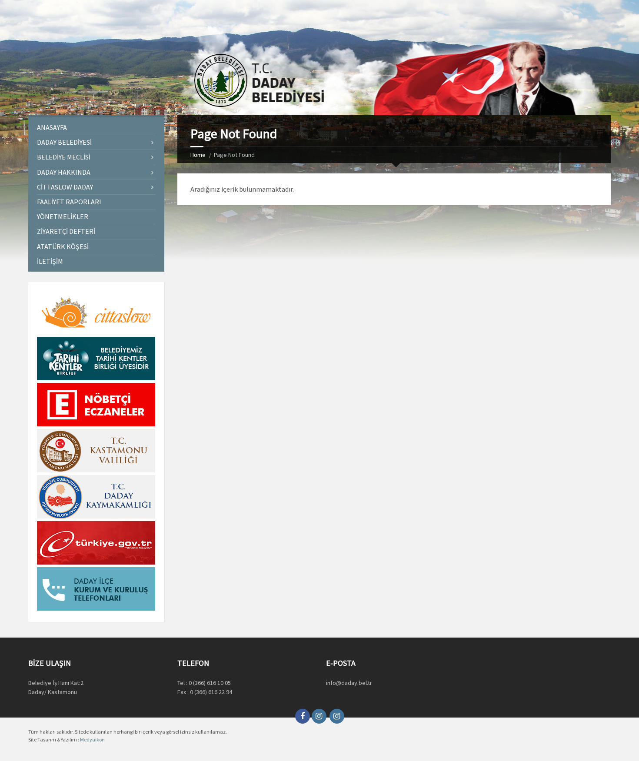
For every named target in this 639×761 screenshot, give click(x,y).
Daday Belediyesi (64, 142)
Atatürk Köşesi (63, 246)
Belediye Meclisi (63, 157)
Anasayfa (52, 127)
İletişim (50, 261)
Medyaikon (92, 739)
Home (198, 155)
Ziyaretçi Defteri (66, 231)
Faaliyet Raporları (69, 201)
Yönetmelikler (62, 216)
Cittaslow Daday (65, 187)
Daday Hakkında (63, 172)
